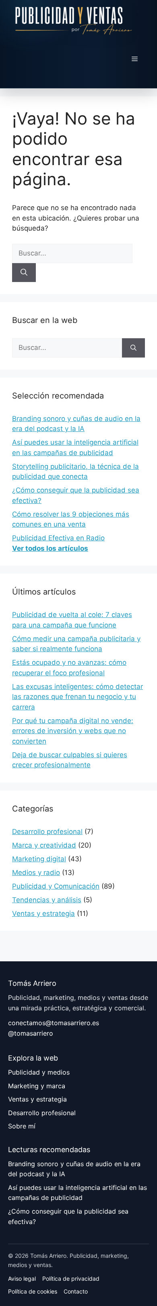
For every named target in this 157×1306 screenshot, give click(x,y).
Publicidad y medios (39, 1072)
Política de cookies (32, 1291)
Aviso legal (22, 1278)
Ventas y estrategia (43, 913)
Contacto (76, 1291)
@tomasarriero (30, 1033)
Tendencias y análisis (46, 900)
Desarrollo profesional (47, 832)
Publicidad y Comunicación (55, 886)
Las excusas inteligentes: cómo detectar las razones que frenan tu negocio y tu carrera (77, 697)
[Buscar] (24, 272)
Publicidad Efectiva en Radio (58, 538)
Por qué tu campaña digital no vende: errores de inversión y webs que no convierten (72, 731)
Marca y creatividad (44, 845)
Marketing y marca (36, 1086)
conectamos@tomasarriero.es (53, 1023)
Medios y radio (36, 873)
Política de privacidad (70, 1278)
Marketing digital (39, 859)
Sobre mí (21, 1126)
